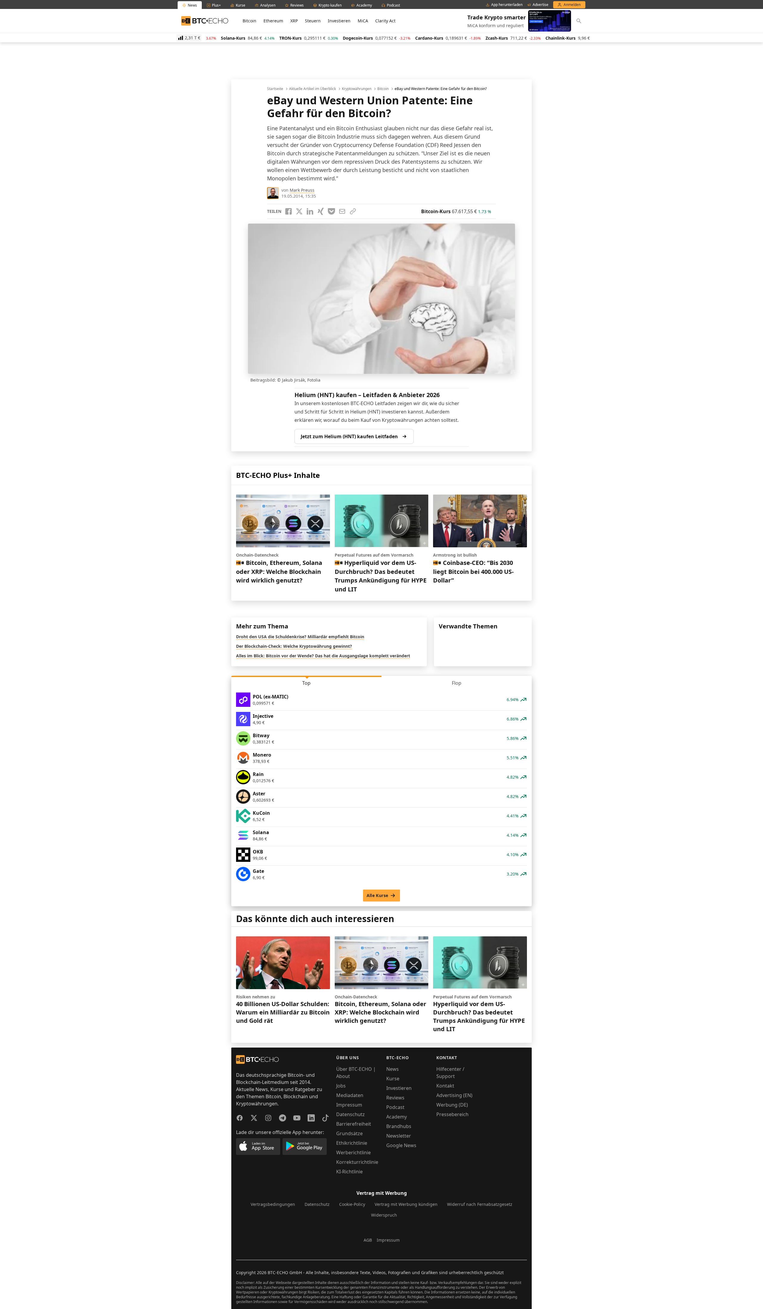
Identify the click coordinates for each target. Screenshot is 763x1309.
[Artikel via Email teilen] (342, 211)
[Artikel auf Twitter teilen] (299, 211)
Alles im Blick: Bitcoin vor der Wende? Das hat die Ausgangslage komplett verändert (323, 656)
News (392, 1069)
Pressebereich (452, 1114)
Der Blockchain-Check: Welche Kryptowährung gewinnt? (294, 646)
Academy (396, 1116)
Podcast (395, 1107)
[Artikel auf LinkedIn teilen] (310, 211)
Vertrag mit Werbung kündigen (406, 1204)
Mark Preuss (302, 190)
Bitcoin (249, 21)
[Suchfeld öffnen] (579, 21)
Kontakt (445, 1085)
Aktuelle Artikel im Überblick (312, 88)
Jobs (341, 1085)
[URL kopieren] (352, 211)
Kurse (392, 1078)
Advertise (540, 4)
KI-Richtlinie (349, 1171)
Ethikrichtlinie (351, 1143)
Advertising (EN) (454, 1095)
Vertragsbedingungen (273, 1204)
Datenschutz (350, 1114)
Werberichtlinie (353, 1152)
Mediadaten (349, 1095)
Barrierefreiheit (353, 1124)
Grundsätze (349, 1133)
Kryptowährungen (356, 88)
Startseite (275, 88)
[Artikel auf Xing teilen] (320, 211)
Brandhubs (398, 1126)
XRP (294, 21)
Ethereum (273, 21)
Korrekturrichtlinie (357, 1162)
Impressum (349, 1105)
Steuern (313, 21)
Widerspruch (384, 1215)
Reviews (395, 1097)
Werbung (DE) (452, 1105)
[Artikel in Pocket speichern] (331, 211)
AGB (368, 1240)
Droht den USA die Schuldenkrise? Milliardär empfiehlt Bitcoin (300, 636)
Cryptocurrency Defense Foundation (378, 144)
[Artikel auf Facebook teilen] (288, 211)
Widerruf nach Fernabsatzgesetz (479, 1204)
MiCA (363, 21)
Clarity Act (385, 21)
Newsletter (398, 1136)
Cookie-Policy (352, 1204)
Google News (401, 1145)
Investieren (339, 21)
